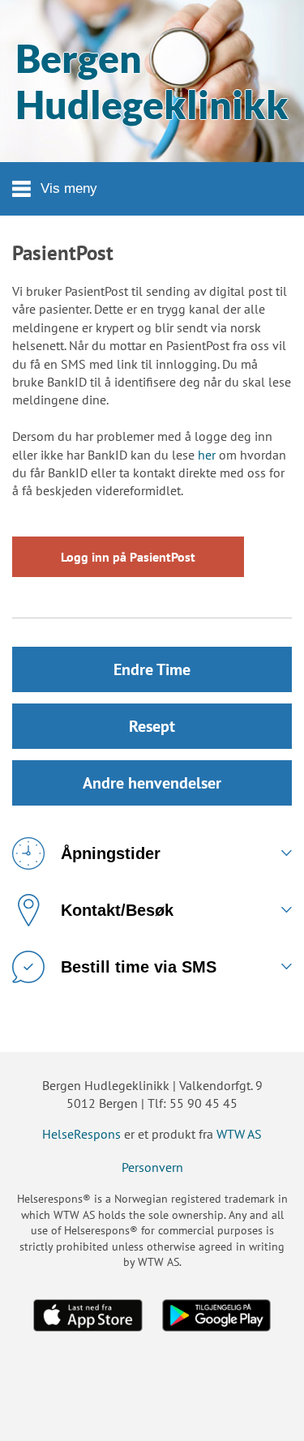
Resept (152, 726)
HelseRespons (81, 1134)
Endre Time (152, 669)
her (207, 455)
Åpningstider (111, 853)
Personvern (152, 1167)
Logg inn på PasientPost (128, 557)
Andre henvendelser (152, 782)
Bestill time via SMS (138, 967)
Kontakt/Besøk (117, 910)
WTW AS (239, 1134)
